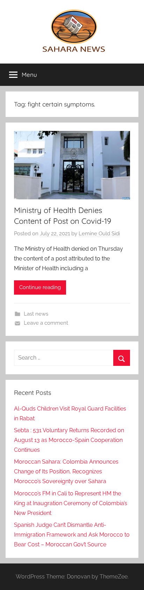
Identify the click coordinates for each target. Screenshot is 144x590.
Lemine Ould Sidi (99, 233)
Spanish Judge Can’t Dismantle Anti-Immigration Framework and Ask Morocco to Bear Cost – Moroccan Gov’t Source (72, 535)
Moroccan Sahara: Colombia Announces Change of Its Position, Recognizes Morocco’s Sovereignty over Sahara (66, 471)
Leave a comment (46, 323)
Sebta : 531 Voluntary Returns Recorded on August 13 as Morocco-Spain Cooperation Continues (69, 440)
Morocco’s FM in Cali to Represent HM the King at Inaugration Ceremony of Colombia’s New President (70, 503)
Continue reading (40, 287)
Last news (36, 314)
